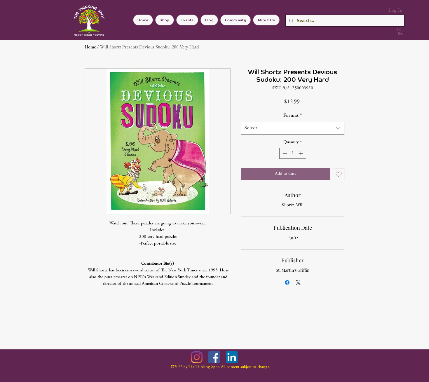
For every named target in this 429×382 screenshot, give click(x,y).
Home (90, 47)
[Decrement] (284, 153)
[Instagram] (197, 357)
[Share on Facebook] (287, 282)
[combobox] (292, 128)
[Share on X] (298, 282)
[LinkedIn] (232, 357)
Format (292, 115)
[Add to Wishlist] (339, 174)
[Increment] (301, 153)
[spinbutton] (292, 153)
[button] (400, 31)
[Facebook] (214, 357)
